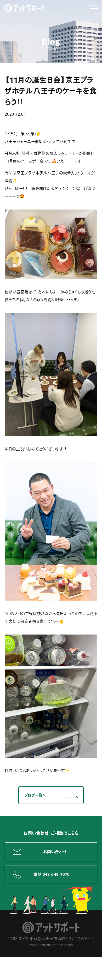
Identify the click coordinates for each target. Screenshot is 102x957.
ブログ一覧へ (35, 795)
